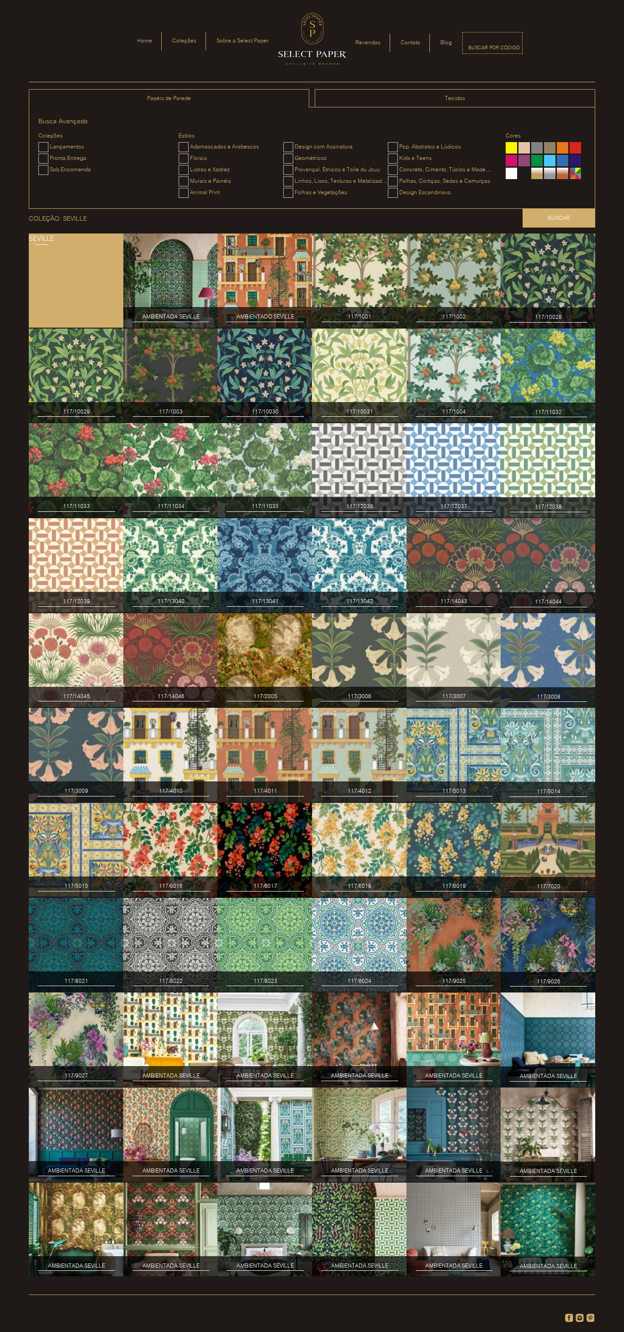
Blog (446, 42)
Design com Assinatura (324, 147)
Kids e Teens (415, 158)
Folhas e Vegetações (321, 192)
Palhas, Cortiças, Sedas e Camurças (444, 181)
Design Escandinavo (425, 192)
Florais (198, 158)
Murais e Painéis (210, 181)
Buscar (559, 218)
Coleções (184, 41)
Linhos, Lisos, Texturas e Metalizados (341, 181)
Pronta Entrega (68, 158)
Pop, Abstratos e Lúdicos (430, 147)
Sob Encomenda (70, 169)
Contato (410, 42)
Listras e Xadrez (210, 169)
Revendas (368, 42)
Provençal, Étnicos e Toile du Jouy (337, 169)
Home (144, 41)
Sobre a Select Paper (243, 41)
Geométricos (311, 158)
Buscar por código (494, 48)
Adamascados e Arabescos (224, 147)
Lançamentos (67, 147)
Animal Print (205, 192)
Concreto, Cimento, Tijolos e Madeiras (447, 169)
